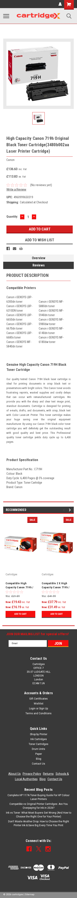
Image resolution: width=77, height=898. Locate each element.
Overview (38, 258)
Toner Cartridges (38, 744)
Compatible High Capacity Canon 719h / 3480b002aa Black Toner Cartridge (19, 586)
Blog (38, 758)
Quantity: (12, 216)
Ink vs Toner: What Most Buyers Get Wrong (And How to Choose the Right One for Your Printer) (38, 814)
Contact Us (38, 763)
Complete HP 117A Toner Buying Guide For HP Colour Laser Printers (38, 797)
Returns (48, 773)
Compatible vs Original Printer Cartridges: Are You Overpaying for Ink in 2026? (38, 806)
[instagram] (48, 849)
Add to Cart (20, 614)
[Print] (21, 248)
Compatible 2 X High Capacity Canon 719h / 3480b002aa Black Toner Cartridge (55, 586)
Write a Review (16, 189)
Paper (38, 753)
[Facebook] (8, 248)
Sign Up (43, 708)
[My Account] (60, 4)
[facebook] (29, 849)
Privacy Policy (32, 773)
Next (70, 510)
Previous (64, 510)
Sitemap (29, 894)
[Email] (14, 248)
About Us (14, 773)
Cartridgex (11, 574)
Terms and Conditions (38, 713)
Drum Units (38, 749)
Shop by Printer (38, 734)
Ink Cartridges (38, 739)
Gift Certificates (38, 698)
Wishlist (38, 703)
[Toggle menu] (6, 16)
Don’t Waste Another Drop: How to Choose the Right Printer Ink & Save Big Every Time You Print (38, 823)
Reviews (39, 265)
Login (32, 708)
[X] (38, 849)
